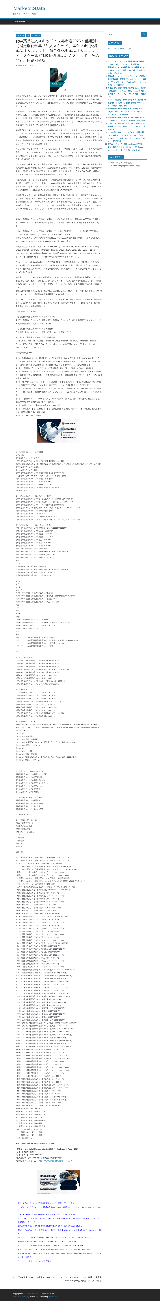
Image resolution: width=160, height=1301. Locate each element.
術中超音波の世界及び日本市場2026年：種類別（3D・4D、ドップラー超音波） (47, 1241)
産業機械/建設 (36, 35)
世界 (28, 35)
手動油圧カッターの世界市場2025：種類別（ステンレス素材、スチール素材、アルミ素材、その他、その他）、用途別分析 (127, 70)
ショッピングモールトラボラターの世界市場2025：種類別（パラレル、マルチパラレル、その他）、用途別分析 (127, 126)
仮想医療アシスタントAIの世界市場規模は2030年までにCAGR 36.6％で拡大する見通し (50, 1226)
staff (31, 65)
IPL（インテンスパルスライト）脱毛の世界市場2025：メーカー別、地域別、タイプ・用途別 (81, 1279)
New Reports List (22, 22)
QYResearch (20, 35)
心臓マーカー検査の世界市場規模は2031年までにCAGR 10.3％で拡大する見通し (47, 1214)
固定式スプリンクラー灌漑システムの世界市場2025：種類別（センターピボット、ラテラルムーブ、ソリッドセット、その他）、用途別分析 (126, 147)
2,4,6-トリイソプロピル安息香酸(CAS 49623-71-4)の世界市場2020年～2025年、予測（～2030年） (54, 1237)
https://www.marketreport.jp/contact (55, 1161)
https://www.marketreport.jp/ (119, 48)
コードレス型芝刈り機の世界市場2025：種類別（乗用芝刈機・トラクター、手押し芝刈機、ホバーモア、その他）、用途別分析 (127, 103)
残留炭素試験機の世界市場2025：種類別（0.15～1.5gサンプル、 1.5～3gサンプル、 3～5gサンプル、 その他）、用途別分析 (126, 111)
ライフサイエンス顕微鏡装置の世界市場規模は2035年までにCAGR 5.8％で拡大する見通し (51, 1245)
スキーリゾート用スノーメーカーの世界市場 (34, 1261)
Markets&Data (29, 8)
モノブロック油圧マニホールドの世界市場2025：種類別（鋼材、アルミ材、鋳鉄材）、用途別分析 (54, 1249)
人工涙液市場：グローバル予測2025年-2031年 (35, 1277)
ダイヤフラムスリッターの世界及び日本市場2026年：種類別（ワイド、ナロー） (47, 1203)
